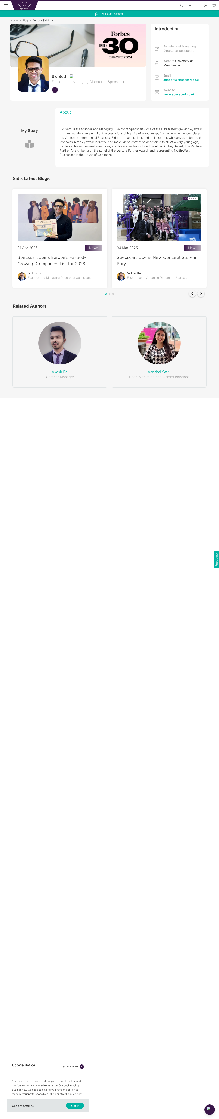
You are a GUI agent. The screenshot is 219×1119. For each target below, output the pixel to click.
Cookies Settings (23, 1106)
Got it (75, 1106)
